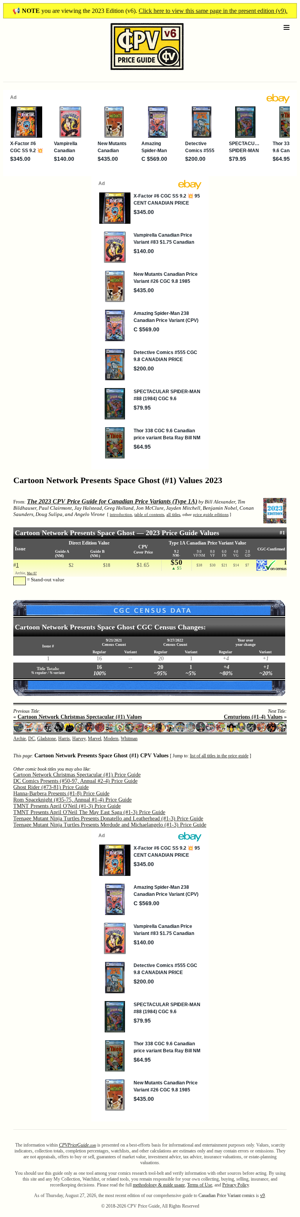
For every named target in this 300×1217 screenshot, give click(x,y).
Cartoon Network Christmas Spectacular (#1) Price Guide (77, 775)
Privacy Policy (235, 1185)
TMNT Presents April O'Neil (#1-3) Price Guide (67, 806)
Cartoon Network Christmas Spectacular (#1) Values (80, 717)
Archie (19, 738)
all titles (173, 514)
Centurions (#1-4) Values (253, 717)
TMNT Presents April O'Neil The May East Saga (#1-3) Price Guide (89, 812)
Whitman (129, 738)
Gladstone (46, 738)
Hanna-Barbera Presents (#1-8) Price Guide (61, 793)
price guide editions (211, 514)
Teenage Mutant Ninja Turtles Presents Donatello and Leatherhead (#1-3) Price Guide (108, 819)
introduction (121, 514)
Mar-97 (32, 573)
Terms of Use (199, 1185)
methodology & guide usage (159, 1185)
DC (31, 738)
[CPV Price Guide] (133, 71)
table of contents (149, 514)
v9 (262, 1195)
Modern (111, 738)
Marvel (94, 738)
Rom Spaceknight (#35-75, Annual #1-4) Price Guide (72, 800)
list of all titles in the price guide (219, 756)
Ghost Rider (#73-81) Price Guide (51, 787)
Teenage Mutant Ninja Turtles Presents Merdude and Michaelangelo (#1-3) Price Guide (109, 825)
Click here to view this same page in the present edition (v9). (213, 10)
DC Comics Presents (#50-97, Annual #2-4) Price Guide (75, 781)
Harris (64, 738)
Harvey (79, 738)
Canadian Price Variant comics (226, 1195)
